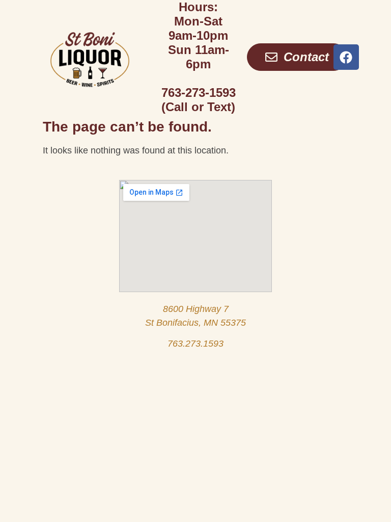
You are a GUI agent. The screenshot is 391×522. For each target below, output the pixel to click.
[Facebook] (346, 57)
